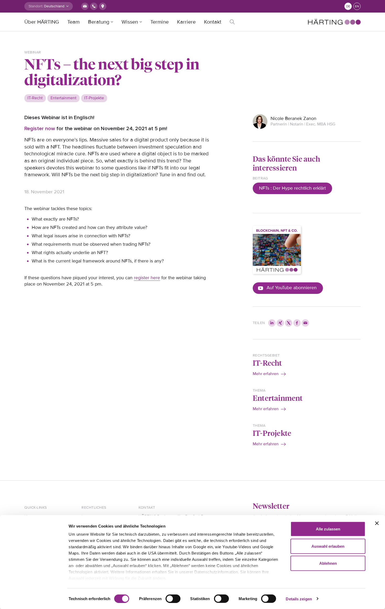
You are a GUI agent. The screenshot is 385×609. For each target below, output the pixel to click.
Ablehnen (328, 563)
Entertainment (278, 398)
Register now (39, 128)
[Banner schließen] (377, 523)
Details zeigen (299, 598)
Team (73, 22)
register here (147, 278)
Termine (159, 22)
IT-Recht (267, 362)
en (357, 6)
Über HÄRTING (41, 22)
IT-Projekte (272, 433)
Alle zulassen (328, 529)
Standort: (36, 6)
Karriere (186, 22)
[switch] (173, 598)
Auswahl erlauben (327, 546)
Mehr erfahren (266, 373)
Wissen (130, 22)
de (348, 6)
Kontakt (212, 22)
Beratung (98, 22)
